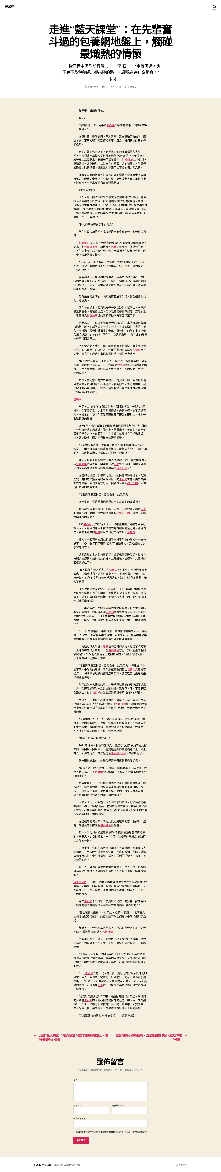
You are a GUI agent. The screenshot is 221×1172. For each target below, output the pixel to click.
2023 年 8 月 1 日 (113, 86)
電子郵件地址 (118, 1105)
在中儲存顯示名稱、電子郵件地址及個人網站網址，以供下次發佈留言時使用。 (112, 1131)
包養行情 (121, 468)
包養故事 (92, 315)
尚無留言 (132, 86)
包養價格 (81, 464)
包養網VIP (79, 882)
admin (95, 86)
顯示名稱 (78, 1105)
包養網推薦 (91, 247)
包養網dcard (118, 753)
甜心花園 (132, 483)
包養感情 (105, 825)
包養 (113, 247)
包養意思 (112, 569)
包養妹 (131, 532)
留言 (76, 1080)
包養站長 (113, 650)
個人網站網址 (79, 1118)
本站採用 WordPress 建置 (67, 1164)
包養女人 (84, 243)
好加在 (9, 6)
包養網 (111, 125)
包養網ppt (128, 159)
